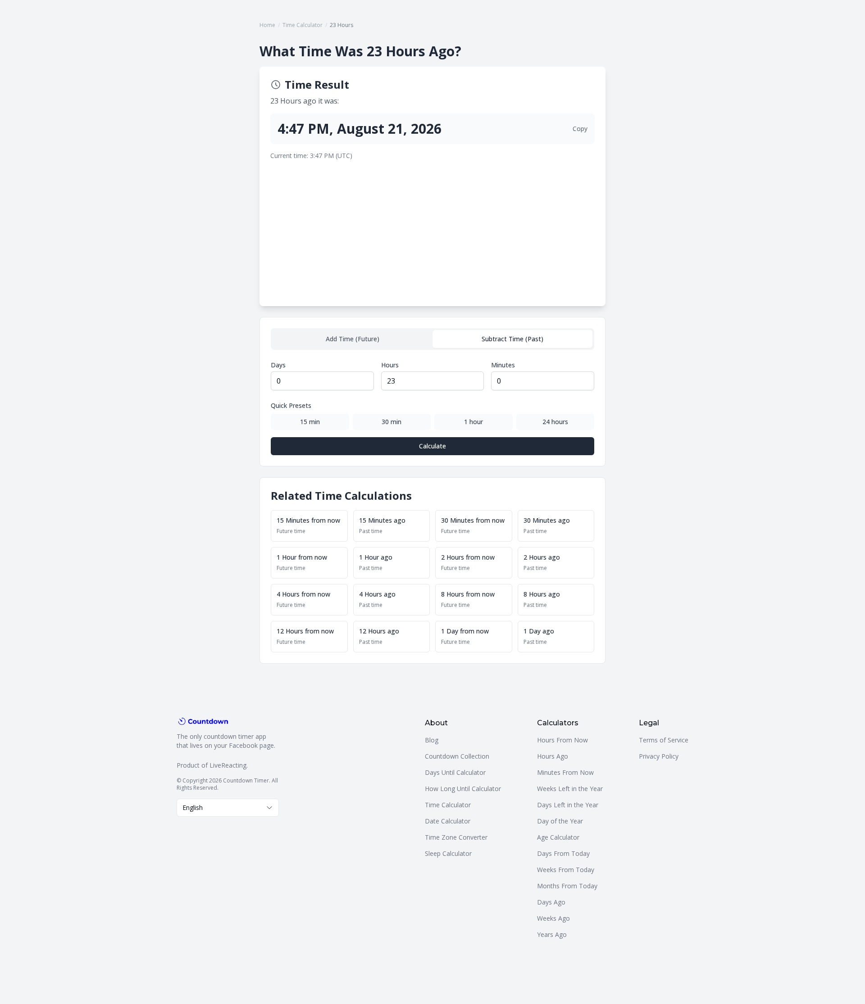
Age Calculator (558, 837)
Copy (580, 128)
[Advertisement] (432, 228)
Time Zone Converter (456, 837)
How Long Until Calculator (463, 788)
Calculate (432, 446)
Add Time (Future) (352, 339)
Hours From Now (562, 740)
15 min (310, 421)
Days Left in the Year (567, 804)
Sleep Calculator (448, 853)
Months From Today (567, 886)
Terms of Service (663, 740)
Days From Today (563, 853)
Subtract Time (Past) (512, 339)
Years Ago (552, 934)
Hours (390, 365)
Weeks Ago (553, 918)
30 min (391, 421)
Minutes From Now (565, 772)
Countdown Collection (457, 756)
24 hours (555, 421)
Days (278, 365)
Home (267, 25)
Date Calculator (447, 821)
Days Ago (551, 902)
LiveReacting (227, 765)
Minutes (503, 365)
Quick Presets (291, 405)
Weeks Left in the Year (570, 788)
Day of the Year (560, 821)
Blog (431, 740)
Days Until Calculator (455, 772)
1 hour (473, 421)
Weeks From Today (565, 869)
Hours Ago (552, 756)
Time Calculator (302, 25)
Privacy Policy (658, 756)
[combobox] (228, 808)
